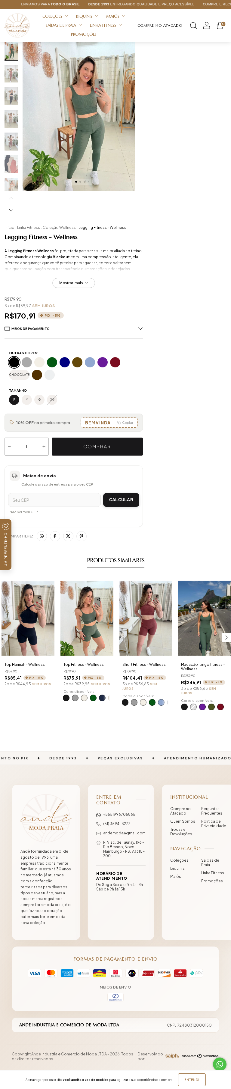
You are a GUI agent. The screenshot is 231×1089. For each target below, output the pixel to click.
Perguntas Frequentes (211, 810)
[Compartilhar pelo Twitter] (68, 536)
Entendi (191, 1080)
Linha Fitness (103, 25)
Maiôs (113, 16)
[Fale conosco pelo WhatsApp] (219, 1064)
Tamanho (18, 390)
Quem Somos (182, 821)
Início (9, 228)
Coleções (52, 16)
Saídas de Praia (61, 25)
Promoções (84, 34)
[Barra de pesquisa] (193, 27)
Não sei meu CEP (24, 512)
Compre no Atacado (180, 810)
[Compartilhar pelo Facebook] (55, 536)
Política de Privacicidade (213, 823)
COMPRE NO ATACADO (159, 25)
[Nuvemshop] (200, 1056)
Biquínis (85, 16)
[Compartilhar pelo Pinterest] (81, 536)
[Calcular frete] (121, 500)
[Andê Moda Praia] (46, 818)
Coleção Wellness (59, 228)
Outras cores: (23, 353)
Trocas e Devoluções (181, 831)
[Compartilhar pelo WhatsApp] (42, 536)
